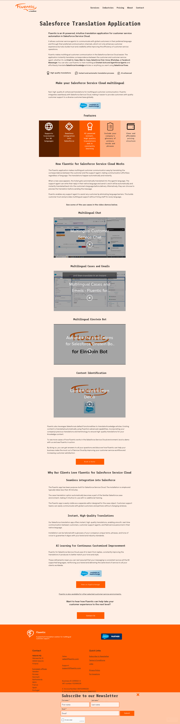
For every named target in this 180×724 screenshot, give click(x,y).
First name (65, 700)
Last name (95, 700)
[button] (138, 694)
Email (63, 709)
